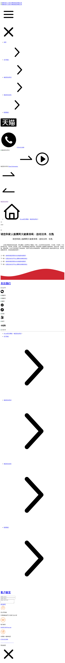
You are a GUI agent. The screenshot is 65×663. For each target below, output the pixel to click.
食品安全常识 (4, 201)
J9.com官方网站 (24, 219)
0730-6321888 (20, 147)
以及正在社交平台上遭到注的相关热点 (16, 258)
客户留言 (6, 592)
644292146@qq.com (6, 627)
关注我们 (6, 283)
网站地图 (17, 642)
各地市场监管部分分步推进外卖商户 (16, 255)
